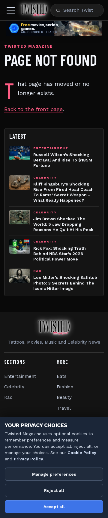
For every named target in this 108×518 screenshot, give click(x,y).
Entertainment (20, 376)
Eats (62, 376)
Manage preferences (54, 474)
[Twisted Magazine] (34, 10)
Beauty (64, 397)
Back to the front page (33, 109)
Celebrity (14, 387)
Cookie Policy (82, 452)
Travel (64, 408)
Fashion (65, 387)
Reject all (54, 490)
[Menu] (10, 10)
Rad (8, 397)
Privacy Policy (28, 458)
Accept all (54, 506)
